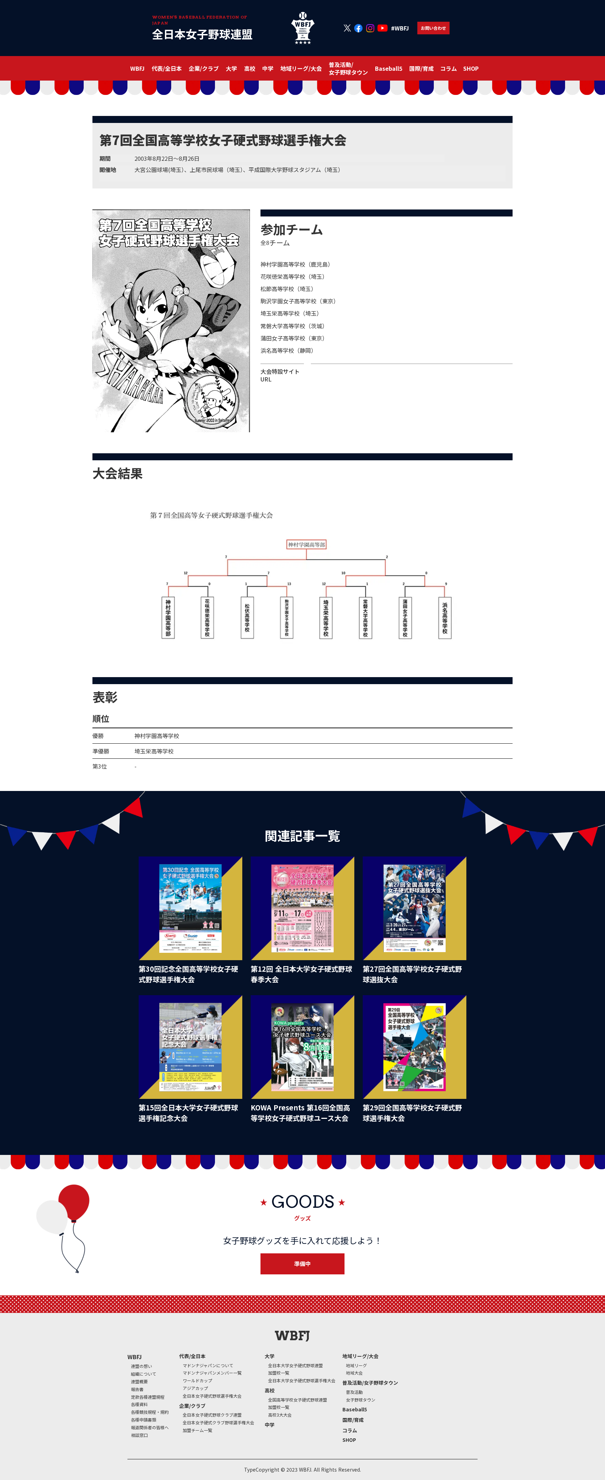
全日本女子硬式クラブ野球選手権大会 (218, 1422)
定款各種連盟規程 (148, 1397)
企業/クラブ (192, 1406)
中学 (267, 68)
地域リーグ (356, 1365)
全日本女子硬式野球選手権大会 (212, 1396)
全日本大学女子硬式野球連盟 (295, 1365)
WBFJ (134, 1357)
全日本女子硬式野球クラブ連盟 (212, 1415)
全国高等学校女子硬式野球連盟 (297, 1400)
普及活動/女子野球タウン (370, 1382)
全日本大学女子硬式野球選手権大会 (301, 1380)
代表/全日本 (192, 1356)
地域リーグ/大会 (360, 1356)
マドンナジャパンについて (208, 1365)
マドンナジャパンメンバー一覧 (212, 1373)
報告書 (137, 1389)
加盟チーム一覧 (197, 1430)
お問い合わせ (433, 28)
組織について (143, 1374)
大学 (269, 1356)
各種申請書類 (143, 1420)
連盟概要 (139, 1381)
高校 (269, 1390)
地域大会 (354, 1373)
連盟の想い (141, 1366)
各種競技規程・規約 (150, 1412)
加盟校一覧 (278, 1373)
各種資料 (139, 1404)
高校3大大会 (280, 1415)
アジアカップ (195, 1388)
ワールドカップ (197, 1380)
